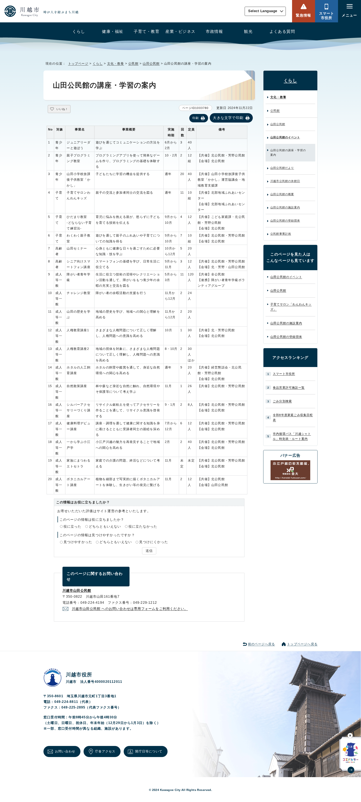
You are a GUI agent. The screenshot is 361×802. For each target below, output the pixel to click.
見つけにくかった (153, 542)
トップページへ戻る (302, 644)
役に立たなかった (142, 526)
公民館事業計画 (280, 233)
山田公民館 (151, 63)
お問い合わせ (65, 751)
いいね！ (62, 109)
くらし (78, 31)
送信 (149, 551)
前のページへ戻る (261, 644)
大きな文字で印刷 (228, 118)
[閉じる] (350, 735)
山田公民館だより (282, 167)
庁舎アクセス (105, 751)
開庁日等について (148, 751)
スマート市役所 (326, 15)
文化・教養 (115, 63)
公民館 (133, 63)
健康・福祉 (112, 31)
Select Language (262, 11)
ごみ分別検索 (282, 401)
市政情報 (214, 31)
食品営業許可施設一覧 (289, 387)
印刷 (195, 118)
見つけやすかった (78, 542)
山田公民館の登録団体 (285, 220)
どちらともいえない (105, 526)
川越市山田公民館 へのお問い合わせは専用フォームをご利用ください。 (130, 608)
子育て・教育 (146, 31)
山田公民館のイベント (285, 137)
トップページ (78, 63)
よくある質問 (282, 31)
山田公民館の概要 (282, 194)
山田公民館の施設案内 (285, 207)
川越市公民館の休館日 (285, 181)
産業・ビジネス (180, 31)
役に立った (72, 526)
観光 (248, 31)
